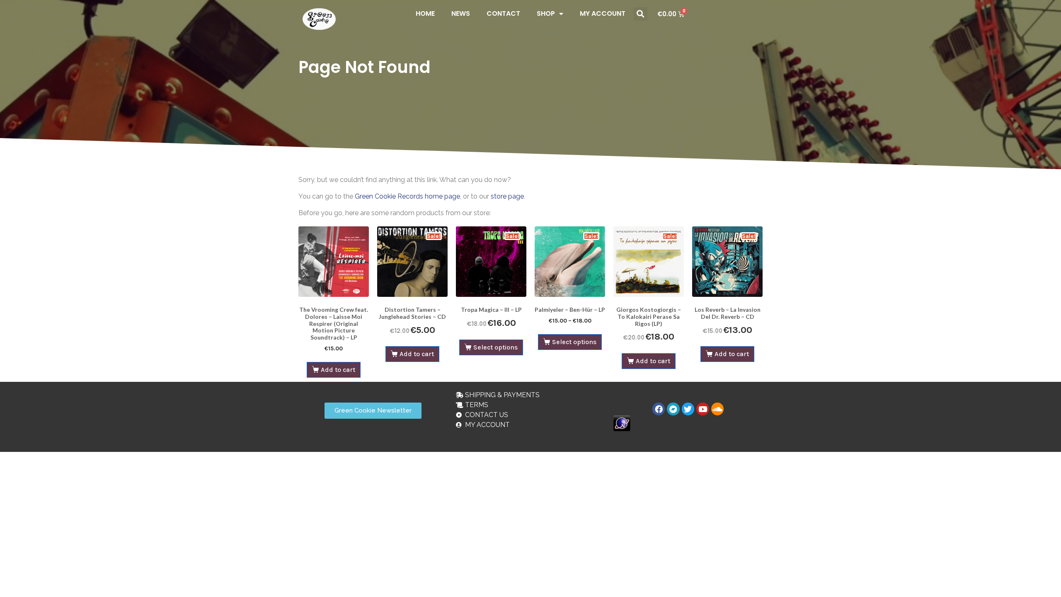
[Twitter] (688, 409)
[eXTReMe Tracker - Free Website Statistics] (621, 423)
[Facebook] (658, 409)
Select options (495, 347)
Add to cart (338, 370)
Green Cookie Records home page (407, 196)
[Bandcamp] (673, 409)
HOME (425, 13)
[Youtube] (702, 409)
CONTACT (503, 13)
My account (602, 13)
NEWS (460, 13)
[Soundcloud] (717, 409)
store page (507, 196)
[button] (640, 14)
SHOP (546, 13)
